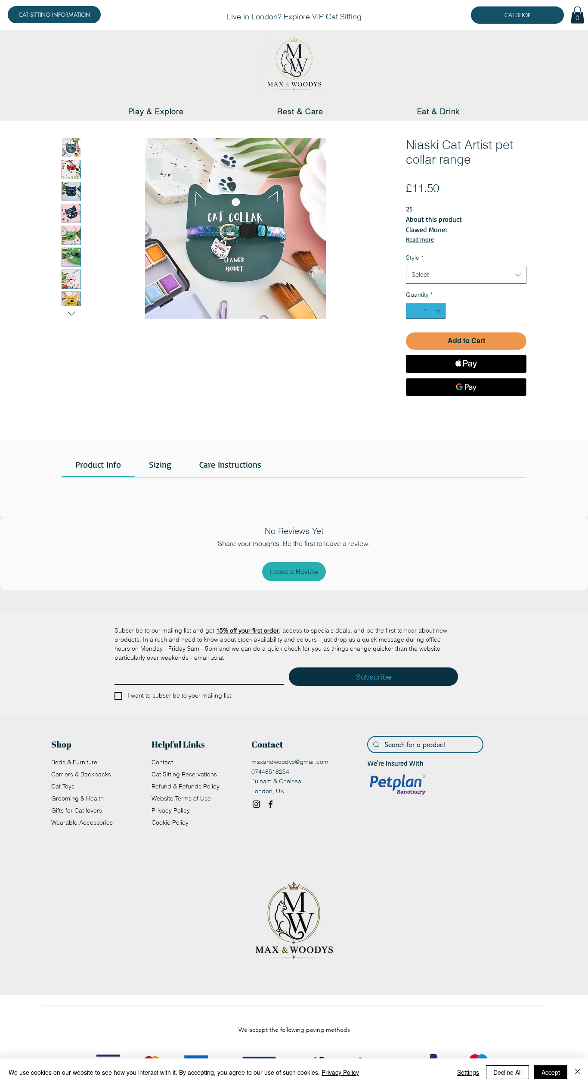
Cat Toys (62, 786)
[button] (577, 14)
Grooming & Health (77, 798)
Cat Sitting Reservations (184, 774)
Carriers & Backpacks (81, 774)
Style (414, 257)
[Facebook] (270, 804)
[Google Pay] (466, 387)
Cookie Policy (170, 822)
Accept (551, 1072)
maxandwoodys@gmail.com (289, 762)
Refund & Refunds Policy (186, 786)
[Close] (578, 1072)
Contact (162, 762)
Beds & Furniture (74, 762)
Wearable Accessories (82, 822)
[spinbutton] (425, 310)
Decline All (507, 1072)
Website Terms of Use (181, 798)
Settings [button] (468, 1072)
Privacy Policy (171, 810)
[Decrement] (412, 310)
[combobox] (466, 275)
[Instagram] (256, 804)
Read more (420, 239)
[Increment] (438, 310)
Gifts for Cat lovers (76, 810)
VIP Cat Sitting (337, 17)
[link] (98, 464)
